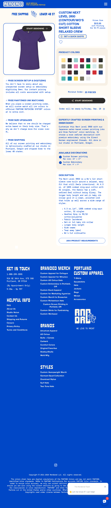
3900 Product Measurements (82, 240)
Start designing (35, 28)
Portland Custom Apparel (88, 270)
